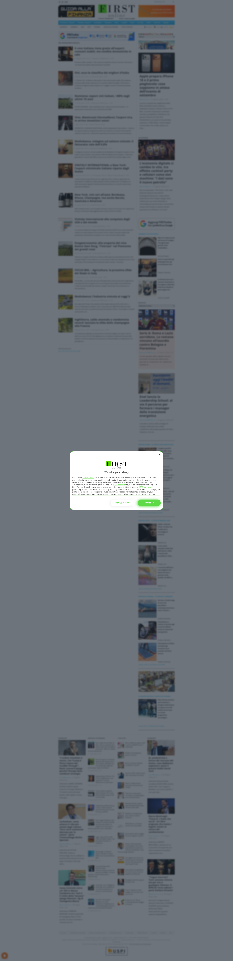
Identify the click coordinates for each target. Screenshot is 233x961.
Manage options (122, 502)
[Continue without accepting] (160, 456)
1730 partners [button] (88, 477)
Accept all (149, 502)
